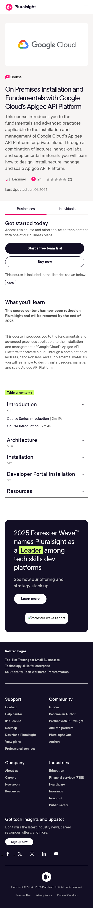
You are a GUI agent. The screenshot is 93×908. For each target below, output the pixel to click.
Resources (12, 791)
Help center (13, 714)
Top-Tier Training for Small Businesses (32, 660)
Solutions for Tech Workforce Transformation (37, 672)
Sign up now (19, 842)
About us (11, 770)
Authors (54, 741)
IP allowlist (13, 721)
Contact (11, 707)
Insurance (56, 791)
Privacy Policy (44, 895)
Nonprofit (56, 798)
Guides (54, 707)
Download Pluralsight (20, 735)
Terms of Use (23, 895)
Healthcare (57, 784)
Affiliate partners (61, 728)
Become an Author (62, 714)
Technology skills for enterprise (27, 666)
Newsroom (12, 784)
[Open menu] (86, 7)
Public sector (58, 805)
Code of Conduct (67, 895)
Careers (10, 777)
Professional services (20, 748)
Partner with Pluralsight (66, 721)
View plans (13, 741)
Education (56, 770)
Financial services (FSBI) (66, 777)
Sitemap (11, 728)
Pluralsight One (60, 735)
